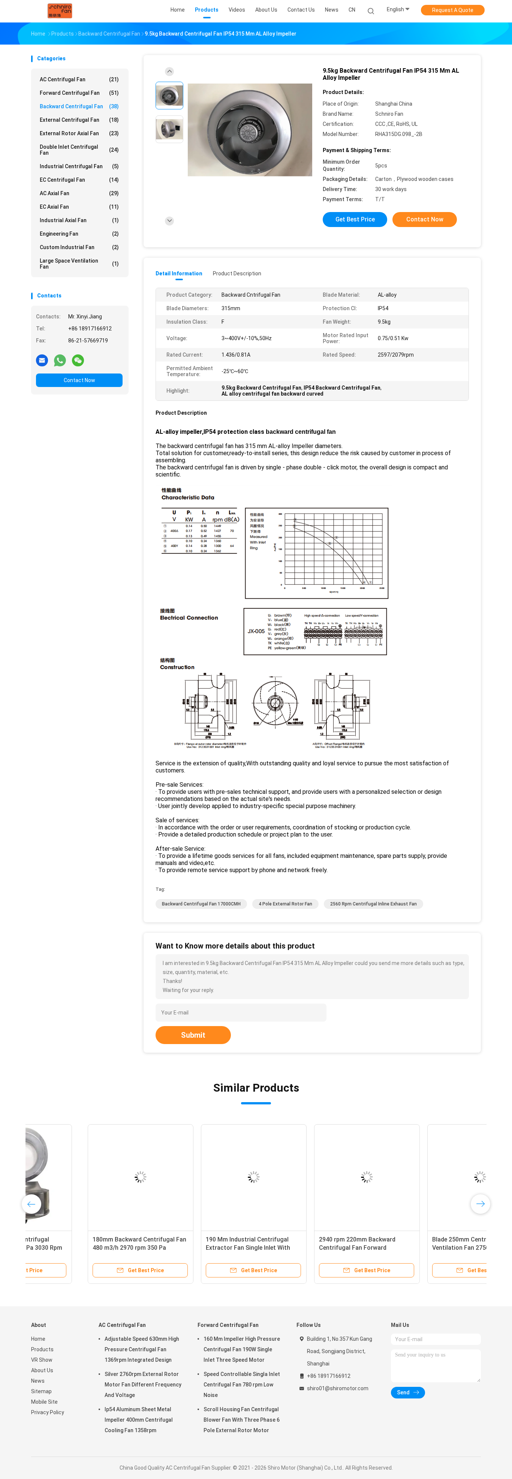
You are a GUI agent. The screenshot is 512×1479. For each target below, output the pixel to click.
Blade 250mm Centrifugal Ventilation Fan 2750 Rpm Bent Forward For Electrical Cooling (418, 1247)
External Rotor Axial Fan (79, 133)
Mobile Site (44, 1402)
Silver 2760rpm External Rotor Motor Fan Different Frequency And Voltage (143, 1384)
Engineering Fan (79, 234)
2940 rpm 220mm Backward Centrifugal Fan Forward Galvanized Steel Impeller (300, 1247)
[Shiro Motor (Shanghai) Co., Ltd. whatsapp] (60, 360)
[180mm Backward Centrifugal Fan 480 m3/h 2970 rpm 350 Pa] (83, 1177)
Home (38, 1339)
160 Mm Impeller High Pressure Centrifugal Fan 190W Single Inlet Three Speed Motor (242, 1349)
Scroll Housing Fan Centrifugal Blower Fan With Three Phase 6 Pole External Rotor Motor (242, 1419)
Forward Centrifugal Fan (79, 93)
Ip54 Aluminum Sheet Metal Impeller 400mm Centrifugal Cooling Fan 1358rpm (139, 1419)
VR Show (41, 1360)
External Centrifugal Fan (79, 120)
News (38, 1381)
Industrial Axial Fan (79, 220)
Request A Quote (452, 10)
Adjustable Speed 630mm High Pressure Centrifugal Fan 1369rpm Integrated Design (142, 1349)
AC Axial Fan (79, 193)
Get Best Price (355, 219)
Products (42, 1349)
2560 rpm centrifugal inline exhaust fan (373, 904)
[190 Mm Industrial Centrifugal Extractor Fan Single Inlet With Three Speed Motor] (197, 1177)
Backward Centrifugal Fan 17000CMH (201, 904)
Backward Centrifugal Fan (79, 106)
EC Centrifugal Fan (79, 180)
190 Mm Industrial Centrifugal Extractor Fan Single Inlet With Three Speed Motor (191, 1247)
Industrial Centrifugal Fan (79, 166)
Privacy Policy (47, 1412)
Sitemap (41, 1391)
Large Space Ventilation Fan (79, 264)
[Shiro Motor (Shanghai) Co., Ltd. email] (42, 360)
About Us (42, 1370)
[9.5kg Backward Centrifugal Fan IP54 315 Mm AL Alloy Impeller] (250, 130)
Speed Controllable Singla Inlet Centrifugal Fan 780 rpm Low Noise (242, 1384)
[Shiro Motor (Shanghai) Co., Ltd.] (60, 11)
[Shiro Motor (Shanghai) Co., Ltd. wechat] (78, 360)
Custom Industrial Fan (79, 247)
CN (352, 10)
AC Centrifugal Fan (79, 79)
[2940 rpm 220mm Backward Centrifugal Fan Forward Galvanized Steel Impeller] (310, 1177)
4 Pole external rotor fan (285, 904)
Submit (193, 1035)
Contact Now (79, 380)
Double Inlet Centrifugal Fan (79, 150)
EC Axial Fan (79, 207)
